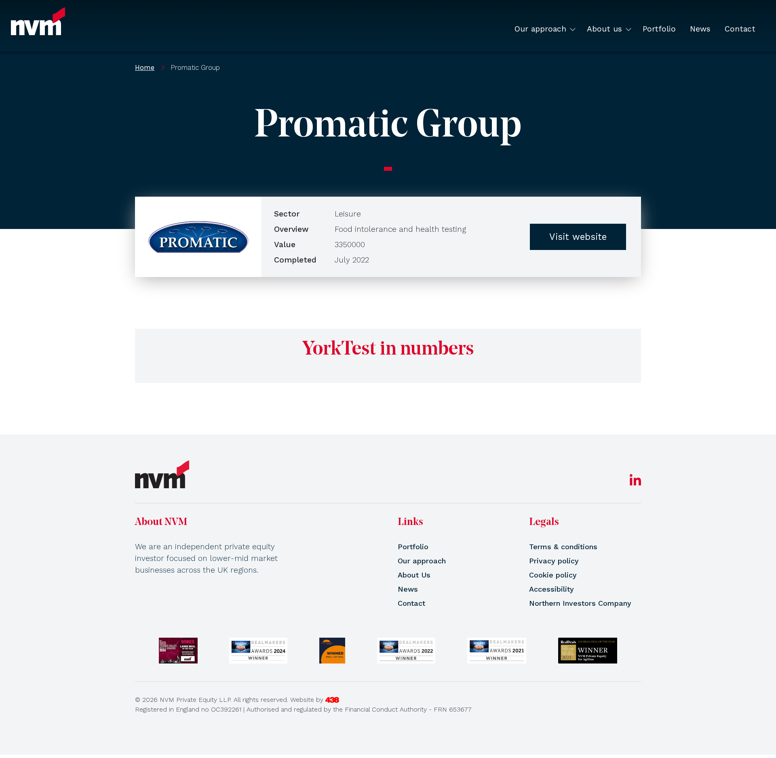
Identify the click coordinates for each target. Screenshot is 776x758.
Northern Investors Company (580, 603)
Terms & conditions (563, 546)
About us (604, 29)
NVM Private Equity (38, 21)
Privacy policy (554, 560)
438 (332, 700)
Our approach (540, 29)
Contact (740, 29)
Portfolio (659, 29)
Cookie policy (553, 575)
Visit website (578, 236)
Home (144, 67)
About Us (414, 575)
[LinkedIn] (635, 483)
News (700, 29)
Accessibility (551, 589)
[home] (162, 474)
